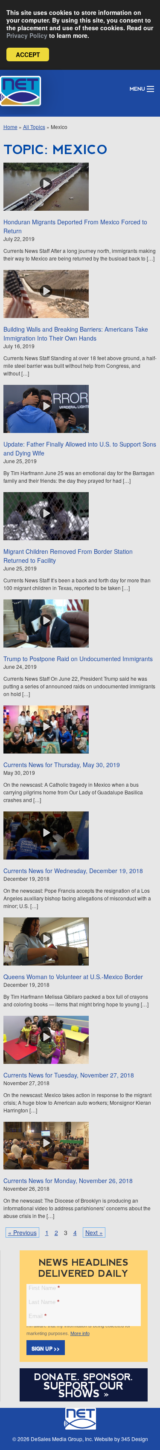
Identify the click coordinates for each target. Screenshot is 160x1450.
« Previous (22, 1232)
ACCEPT (28, 54)
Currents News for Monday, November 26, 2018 (68, 1180)
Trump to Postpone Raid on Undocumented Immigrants (78, 658)
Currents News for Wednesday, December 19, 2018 (73, 870)
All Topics (34, 126)
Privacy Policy (26, 35)
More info (80, 1333)
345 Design (134, 1438)
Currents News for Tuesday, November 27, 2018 (68, 1075)
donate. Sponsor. (83, 1377)
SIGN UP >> (46, 1348)
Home (10, 126)
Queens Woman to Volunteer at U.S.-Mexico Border (73, 976)
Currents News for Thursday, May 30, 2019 (61, 764)
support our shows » (83, 1389)
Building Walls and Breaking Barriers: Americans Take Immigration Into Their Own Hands (75, 333)
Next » (94, 1232)
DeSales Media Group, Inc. (62, 1438)
